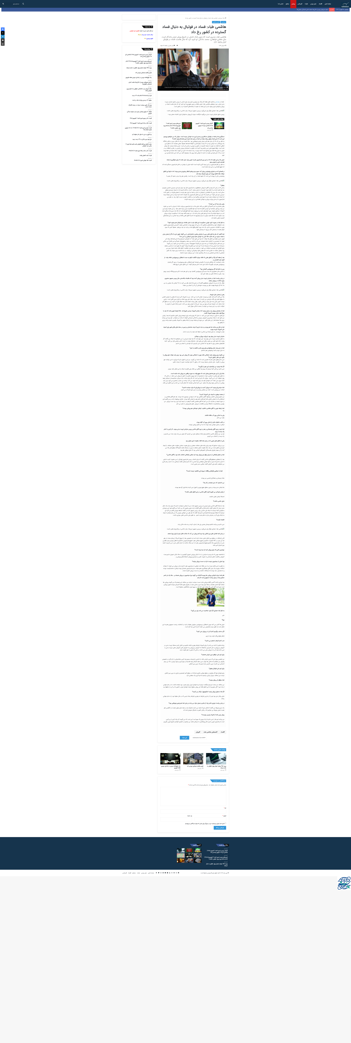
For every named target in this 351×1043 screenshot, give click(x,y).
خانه (224, 18)
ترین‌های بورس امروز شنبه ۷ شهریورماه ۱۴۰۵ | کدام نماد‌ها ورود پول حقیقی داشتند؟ (172, 125)
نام (225, 808)
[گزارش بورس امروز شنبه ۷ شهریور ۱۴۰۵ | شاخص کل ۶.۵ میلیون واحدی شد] (219, 125)
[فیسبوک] (3, 29)
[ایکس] (3, 33)
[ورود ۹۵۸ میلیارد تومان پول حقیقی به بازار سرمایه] (216, 758)
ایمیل (224, 816)
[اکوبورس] (345, 5)
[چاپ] (3, 44)
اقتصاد (320, 4)
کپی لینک (184, 738)
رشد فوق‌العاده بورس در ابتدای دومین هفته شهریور (170, 767)
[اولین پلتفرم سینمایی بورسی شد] (193, 758)
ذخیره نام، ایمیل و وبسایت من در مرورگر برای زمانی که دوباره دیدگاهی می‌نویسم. (205, 824)
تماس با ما (280, 4)
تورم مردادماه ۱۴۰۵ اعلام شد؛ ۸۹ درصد (319, 10)
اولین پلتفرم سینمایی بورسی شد (195, 766)
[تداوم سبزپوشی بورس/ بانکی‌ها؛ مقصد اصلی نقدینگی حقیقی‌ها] (181, 855)
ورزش (197, 732)
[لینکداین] (3, 36)
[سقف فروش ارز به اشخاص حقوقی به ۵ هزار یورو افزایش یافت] (198, 860)
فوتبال (217, 102)
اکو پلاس (300, 4)
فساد (222, 732)
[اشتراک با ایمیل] (3, 40)
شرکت (306, 4)
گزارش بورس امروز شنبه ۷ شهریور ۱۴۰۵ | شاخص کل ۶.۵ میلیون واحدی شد (204, 125)
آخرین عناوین (216, 22)
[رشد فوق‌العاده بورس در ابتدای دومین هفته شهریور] (170, 758)
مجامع (287, 4)
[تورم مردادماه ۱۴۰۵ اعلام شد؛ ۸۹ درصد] (189, 860)
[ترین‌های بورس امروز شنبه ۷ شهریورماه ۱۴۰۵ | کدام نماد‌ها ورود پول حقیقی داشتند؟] (187, 125)
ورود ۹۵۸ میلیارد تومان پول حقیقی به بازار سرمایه (216, 767)
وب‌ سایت (189, 816)
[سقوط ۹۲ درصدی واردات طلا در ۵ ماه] (181, 860)
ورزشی (293, 4)
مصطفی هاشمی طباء (210, 732)
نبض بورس (313, 4)
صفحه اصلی (328, 4)
